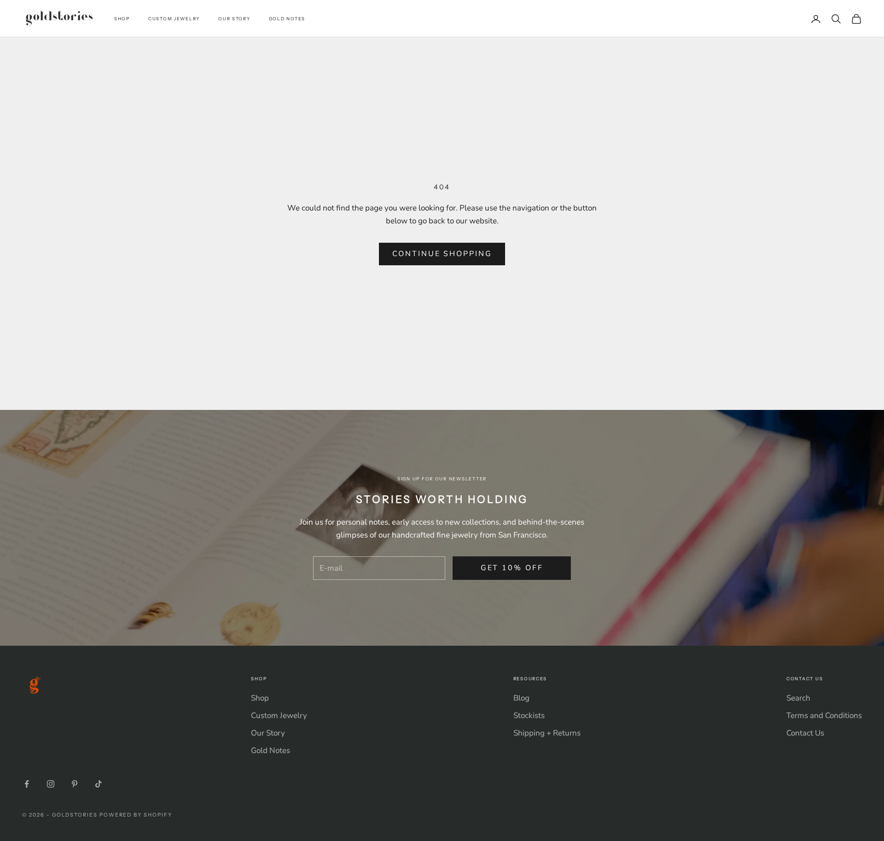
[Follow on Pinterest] (74, 783)
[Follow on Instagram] (50, 783)
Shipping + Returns (547, 733)
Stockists (529, 715)
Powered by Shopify (136, 815)
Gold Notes (287, 18)
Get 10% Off (512, 568)
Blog (521, 698)
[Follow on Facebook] (26, 783)
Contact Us (805, 733)
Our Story (234, 18)
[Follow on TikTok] (98, 783)
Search (798, 698)
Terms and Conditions (824, 715)
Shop (122, 18)
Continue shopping (442, 254)
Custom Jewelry (174, 18)
